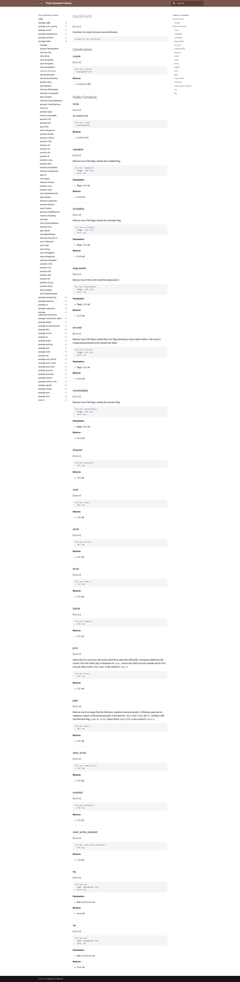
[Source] (77, 26)
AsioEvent (82, 84)
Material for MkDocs (55, 979)
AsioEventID (83, 137)
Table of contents (181, 15)
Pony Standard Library (48, 15)
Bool (79, 197)
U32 (85, 185)
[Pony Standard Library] (40, 3)
